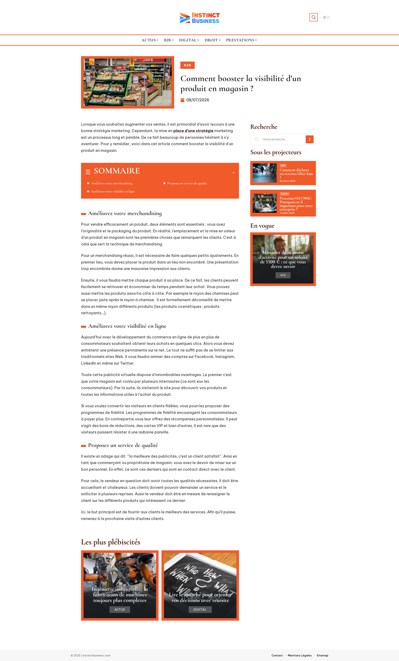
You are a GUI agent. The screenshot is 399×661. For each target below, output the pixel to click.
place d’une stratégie (193, 130)
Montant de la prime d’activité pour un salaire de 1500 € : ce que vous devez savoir (283, 259)
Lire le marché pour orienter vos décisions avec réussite (200, 597)
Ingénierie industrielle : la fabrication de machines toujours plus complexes (120, 594)
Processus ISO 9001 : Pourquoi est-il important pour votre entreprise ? (296, 204)
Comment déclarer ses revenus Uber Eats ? (296, 173)
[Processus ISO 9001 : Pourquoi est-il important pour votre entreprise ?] (265, 203)
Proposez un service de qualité (187, 183)
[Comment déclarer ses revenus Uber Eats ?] (265, 173)
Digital (200, 609)
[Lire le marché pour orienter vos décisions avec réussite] (200, 585)
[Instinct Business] (199, 17)
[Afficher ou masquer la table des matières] (187, 172)
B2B (187, 65)
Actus (120, 609)
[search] (313, 17)
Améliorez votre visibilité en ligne (113, 191)
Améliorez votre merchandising (112, 183)
